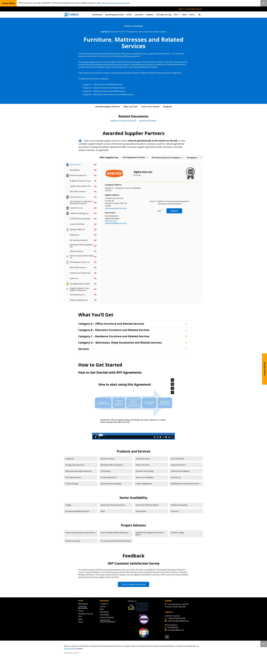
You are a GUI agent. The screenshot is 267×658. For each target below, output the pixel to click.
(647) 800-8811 (173, 627)
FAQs (102, 609)
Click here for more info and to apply (115, 3)
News (184, 14)
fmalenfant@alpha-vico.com (116, 223)
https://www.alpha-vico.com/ (116, 208)
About (192, 14)
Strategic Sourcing (163, 14)
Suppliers (150, 14)
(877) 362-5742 (110, 221)
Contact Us (104, 604)
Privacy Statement (107, 617)
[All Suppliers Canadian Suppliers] (194, 157)
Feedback (167, 106)
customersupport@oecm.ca (178, 621)
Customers (139, 14)
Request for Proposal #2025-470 (123, 120)
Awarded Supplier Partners (107, 106)
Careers (103, 606)
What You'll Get (130, 106)
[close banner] (263, 3)
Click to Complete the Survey (133, 584)
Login (159, 211)
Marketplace (97, 14)
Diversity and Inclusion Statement (107, 621)
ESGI (175, 14)
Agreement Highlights (147, 120)
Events (129, 14)
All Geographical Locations (134, 157)
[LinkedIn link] (167, 637)
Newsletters (104, 612)
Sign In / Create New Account (190, 9)
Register (174, 211)
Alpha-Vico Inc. (143, 172)
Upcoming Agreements (114, 14)
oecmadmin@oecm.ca (175, 630)
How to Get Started (150, 106)
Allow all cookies (71, 653)
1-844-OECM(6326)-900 (176, 618)
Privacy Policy (69, 648)
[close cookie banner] (263, 644)
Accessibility (104, 615)
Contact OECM (264, 369)
